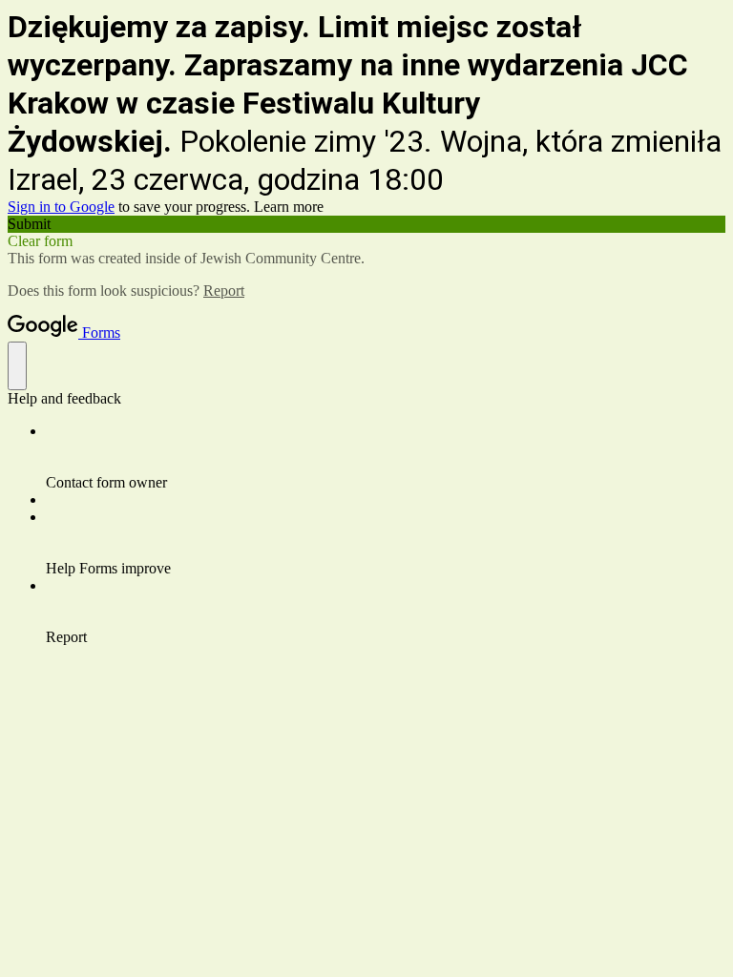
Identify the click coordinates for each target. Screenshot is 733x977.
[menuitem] (385, 457)
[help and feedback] (17, 366)
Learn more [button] (289, 206)
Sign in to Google (61, 206)
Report (223, 290)
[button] (366, 224)
